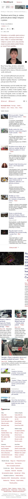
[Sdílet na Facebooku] (24, 101)
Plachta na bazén (19, 468)
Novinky (2, 24)
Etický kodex (14, 490)
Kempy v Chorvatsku (6, 446)
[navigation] (2, 2)
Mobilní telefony (19, 475)
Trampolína (7, 470)
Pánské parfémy (13, 483)
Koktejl (10, 185)
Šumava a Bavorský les (6, 450)
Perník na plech (18, 441)
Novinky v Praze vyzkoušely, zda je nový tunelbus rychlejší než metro (13, 358)
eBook (4, 29)
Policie (20, 107)
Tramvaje (13, 105)
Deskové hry (6, 480)
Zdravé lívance (18, 434)
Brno (16, 107)
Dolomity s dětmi (5, 457)
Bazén (12, 468)
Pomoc (12, 107)
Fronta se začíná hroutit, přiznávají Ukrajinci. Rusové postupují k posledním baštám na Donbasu (18, 215)
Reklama (14, 488)
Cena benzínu (18, 463)
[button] (14, 56)
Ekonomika (11, 167)
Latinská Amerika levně (6, 454)
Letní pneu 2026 (19, 446)
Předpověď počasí (21, 460)
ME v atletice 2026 (5, 437)
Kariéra (19, 488)
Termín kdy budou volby (6, 421)
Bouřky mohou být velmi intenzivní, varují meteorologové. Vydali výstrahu (18, 130)
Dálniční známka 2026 (20, 448)
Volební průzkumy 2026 (6, 417)
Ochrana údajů (22, 490)
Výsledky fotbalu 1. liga (6, 432)
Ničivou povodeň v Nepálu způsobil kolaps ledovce (16, 116)
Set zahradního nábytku (7, 473)
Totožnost (3, 107)
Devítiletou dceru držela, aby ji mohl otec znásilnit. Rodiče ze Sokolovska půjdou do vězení (17, 148)
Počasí (10, 134)
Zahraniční (11, 118)
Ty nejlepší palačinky (20, 430)
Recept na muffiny (19, 432)
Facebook (4, 488)
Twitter (9, 488)
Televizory (12, 480)
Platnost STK (18, 457)
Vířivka (23, 473)
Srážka (18, 105)
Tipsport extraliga (5, 434)
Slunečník (13, 470)
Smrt (8, 107)
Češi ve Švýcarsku (5, 452)
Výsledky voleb (4, 419)
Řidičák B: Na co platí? (20, 452)
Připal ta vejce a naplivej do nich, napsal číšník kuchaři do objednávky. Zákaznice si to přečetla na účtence (18, 180)
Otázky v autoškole (19, 454)
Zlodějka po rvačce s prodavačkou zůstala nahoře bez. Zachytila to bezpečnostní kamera (17, 198)
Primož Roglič (18, 423)
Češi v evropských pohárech (13, 465)
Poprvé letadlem (5, 448)
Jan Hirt (16, 419)
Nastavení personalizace (18, 491)
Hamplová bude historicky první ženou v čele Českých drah (17, 164)
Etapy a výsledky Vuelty (20, 417)
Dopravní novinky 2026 (20, 450)
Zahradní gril (17, 473)
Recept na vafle (18, 439)
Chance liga (4, 430)
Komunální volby (5, 425)
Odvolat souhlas (7, 491)
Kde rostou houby (9, 463)
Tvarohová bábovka (19, 437)
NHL (2, 441)
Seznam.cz (19, 2)
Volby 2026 (3, 414)
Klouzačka (19, 470)
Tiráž (23, 488)
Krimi (10, 153)
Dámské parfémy (15, 478)
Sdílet (9, 29)
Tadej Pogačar (18, 421)
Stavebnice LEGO (5, 478)
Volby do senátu (5, 423)
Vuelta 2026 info (18, 414)
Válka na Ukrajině (12, 220)
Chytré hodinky (19, 480)
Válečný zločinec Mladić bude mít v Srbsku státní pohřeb (20, 322)
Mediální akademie (5, 490)
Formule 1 (3, 439)
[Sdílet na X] (26, 101)
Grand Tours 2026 (19, 425)
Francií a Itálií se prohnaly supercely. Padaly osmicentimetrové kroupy (5, 323)
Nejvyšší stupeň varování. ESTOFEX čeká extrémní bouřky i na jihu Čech (18, 232)
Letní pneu (22, 478)
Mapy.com (13, 460)
